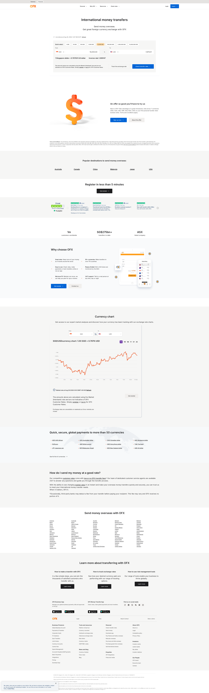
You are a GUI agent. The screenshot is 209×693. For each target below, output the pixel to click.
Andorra (52, 520)
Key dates (135, 649)
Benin (51, 522)
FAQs (99, 618)
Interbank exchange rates (86, 633)
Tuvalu (51, 546)
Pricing (54, 660)
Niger (94, 536)
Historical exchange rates (86, 635)
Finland (139, 526)
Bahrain (117, 520)
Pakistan (52, 538)
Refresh (84, 37)
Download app (110, 633)
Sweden (117, 543)
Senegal (139, 539)
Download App (56, 662)
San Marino (96, 539)
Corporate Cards (56, 633)
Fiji (115, 526)
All (137, 342)
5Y (134, 342)
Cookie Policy (10, 688)
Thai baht (139, 444)
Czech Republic (119, 524)
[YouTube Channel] (139, 605)
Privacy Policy (136, 635)
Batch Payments (56, 654)
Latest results (136, 646)
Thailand (73, 544)
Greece (95, 527)
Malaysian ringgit (87, 448)
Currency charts (83, 641)
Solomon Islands (119, 541)
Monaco (73, 534)
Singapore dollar (141, 440)
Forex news (82, 654)
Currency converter (84, 630)
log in (87, 67)
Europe (95, 526)
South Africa (140, 541)
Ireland (117, 529)
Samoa (73, 539)
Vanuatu (139, 546)
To (110, 48)
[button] (67, 44)
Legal (134, 630)
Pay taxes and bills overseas (113, 641)
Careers (135, 665)
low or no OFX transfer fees (95, 478)
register (81, 67)
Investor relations (137, 652)
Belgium (139, 520)
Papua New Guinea (76, 538)
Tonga (116, 544)
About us (135, 627)
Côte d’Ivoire (74, 524)
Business (33, 1)
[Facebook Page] (125, 605)
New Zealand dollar (114, 448)
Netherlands (140, 534)
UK (72, 546)
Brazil (72, 522)
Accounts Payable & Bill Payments (61, 652)
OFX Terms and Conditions (130, 144)
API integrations (110, 654)
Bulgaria (95, 522)
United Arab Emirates (99, 546)
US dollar (139, 448)
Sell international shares (112, 646)
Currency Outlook (83, 652)
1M (128, 342)
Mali (116, 532)
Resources (103, 6)
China (51, 524)
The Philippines (119, 538)
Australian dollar (86, 440)
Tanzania (52, 544)
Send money (109, 630)
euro (55, 444)
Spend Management (57, 649)
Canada (77, 169)
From (56, 48)
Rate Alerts (82, 638)
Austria (95, 520)
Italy (51, 531)
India (72, 529)
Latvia (116, 531)
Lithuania (52, 532)
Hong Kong (140, 527)
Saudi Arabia (118, 539)
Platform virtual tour (84, 627)
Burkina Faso (118, 522)
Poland (138, 538)
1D (121, 342)
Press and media (110, 657)
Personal (40, 1)
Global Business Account (58, 627)
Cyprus (95, 524)
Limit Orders (55, 641)
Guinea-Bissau (119, 527)
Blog (80, 657)
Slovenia (95, 541)
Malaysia (113, 169)
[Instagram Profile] (143, 605)
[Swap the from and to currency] (104, 52)
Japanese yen (58, 448)
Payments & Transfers (58, 630)
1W (125, 342)
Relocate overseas (111, 638)
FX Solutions (55, 635)
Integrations (55, 657)
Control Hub (55, 646)
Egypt (51, 526)
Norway (117, 536)
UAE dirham (57, 440)
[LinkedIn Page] (128, 605)
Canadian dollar (113, 440)
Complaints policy (137, 633)
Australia (73, 520)
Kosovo (95, 531)
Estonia (73, 526)
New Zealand (75, 536)
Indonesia (95, 529)
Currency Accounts (57, 644)
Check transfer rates (111, 627)
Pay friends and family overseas (114, 635)
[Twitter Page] (132, 605)
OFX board (135, 660)
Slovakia (73, 541)
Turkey (138, 544)
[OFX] (33, 6)
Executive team (137, 663)
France (51, 527)
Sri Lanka (95, 543)
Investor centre (137, 644)
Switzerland (140, 543)
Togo (94, 544)
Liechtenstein (140, 531)
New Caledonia (54, 536)
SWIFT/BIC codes (83, 644)
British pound (85, 444)
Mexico (52, 534)
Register (174, 6)
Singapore (52, 541)
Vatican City (53, 548)
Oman (138, 536)
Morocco (117, 534)
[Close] (56, 683)
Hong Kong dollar (114, 444)
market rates (80, 485)
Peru (94, 538)
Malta (138, 532)
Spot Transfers (56, 638)
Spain (72, 543)
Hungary (52, 529)
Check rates (114, 6)
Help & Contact (125, 618)
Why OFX (92, 6)
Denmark (139, 524)
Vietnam (73, 548)
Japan (73, 531)
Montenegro (96, 534)
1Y (131, 342)
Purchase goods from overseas (114, 644)
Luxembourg (74, 532)
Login (77, 618)
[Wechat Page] (135, 605)
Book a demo (151, 618)
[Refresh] (54, 37)
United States (118, 546)
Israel (138, 529)
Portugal (52, 539)
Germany (73, 527)
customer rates (69, 478)
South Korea (53, 543)
